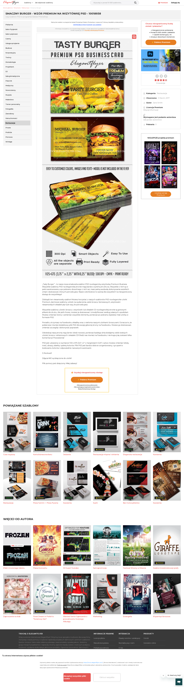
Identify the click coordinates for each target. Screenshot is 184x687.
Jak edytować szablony (44, 3)
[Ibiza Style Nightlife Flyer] (152, 176)
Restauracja (162, 93)
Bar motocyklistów (131, 503)
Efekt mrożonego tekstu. (14, 568)
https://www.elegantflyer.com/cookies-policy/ (81, 665)
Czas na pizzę (9, 454)
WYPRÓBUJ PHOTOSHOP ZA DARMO (87, 25)
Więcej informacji (150, 110)
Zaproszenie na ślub (11, 616)
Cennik (146, 638)
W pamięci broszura (161, 616)
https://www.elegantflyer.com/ (93, 662)
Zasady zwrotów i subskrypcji (129, 638)
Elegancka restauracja (132, 454)
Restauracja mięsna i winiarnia (106, 454)
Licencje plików (99, 638)
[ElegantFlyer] (11, 3)
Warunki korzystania (101, 643)
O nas (121, 648)
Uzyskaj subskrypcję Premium (94, 30)
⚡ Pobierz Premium (87, 380)
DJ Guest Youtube (71, 568)
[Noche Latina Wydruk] (169, 152)
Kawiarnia (157, 454)
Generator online (150, 643)
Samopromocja (100, 568)
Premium (164, 3)
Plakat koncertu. (40, 568)
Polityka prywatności (101, 648)
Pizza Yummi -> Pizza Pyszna (45, 503)
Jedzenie (67, 454)
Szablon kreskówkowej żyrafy (165, 568)
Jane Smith (157, 103)
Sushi (95, 503)
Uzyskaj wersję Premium (161, 194)
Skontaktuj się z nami (126, 643)
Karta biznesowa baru (42, 454)
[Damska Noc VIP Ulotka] (169, 176)
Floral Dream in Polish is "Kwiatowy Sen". (43, 617)
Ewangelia (127, 616)
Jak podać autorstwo (152, 120)
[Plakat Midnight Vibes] (152, 152)
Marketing (97, 616)
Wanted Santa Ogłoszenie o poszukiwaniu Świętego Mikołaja (75, 619)
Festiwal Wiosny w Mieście (134, 568)
